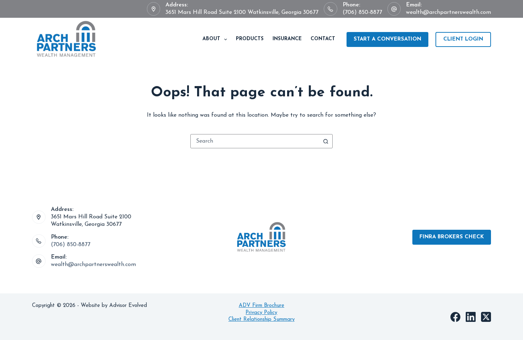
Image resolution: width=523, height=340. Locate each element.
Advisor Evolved (129, 305)
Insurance (287, 39)
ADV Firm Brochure (261, 305)
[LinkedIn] (471, 317)
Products (250, 39)
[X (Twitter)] (486, 317)
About (211, 39)
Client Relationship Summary (261, 319)
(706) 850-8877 (362, 12)
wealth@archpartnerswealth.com (448, 12)
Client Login (463, 39)
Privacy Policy (261, 312)
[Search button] (325, 141)
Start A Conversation (387, 39)
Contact (323, 39)
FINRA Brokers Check (451, 237)
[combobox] (255, 141)
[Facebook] (455, 317)
